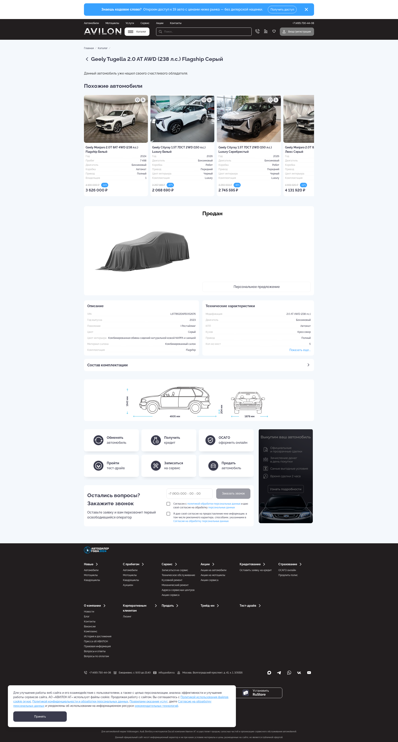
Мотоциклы (112, 23)
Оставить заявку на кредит (256, 570)
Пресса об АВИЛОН (96, 641)
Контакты (175, 23)
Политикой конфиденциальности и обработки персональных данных (80, 701)
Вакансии (90, 626)
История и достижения (97, 636)
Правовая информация (97, 646)
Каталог (103, 48)
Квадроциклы (92, 580)
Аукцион (128, 585)
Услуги (130, 23)
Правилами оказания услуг (149, 701)
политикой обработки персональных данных (213, 503)
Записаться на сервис (175, 570)
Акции (159, 23)
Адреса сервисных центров (178, 590)
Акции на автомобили (213, 570)
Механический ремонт (175, 585)
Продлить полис (288, 575)
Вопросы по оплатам (96, 656)
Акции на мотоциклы (213, 575)
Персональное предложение (257, 287)
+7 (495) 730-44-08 (100, 672)
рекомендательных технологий (156, 705)
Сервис (145, 23)
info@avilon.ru (167, 672)
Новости (89, 611)
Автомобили (91, 23)
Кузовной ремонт (172, 580)
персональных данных (221, 507)
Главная (89, 48)
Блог (87, 616)
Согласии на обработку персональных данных (201, 521)
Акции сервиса (171, 595)
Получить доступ (282, 9)
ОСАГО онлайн (287, 570)
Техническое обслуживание (178, 575)
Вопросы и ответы (95, 651)
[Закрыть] (306, 9)
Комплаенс (90, 631)
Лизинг (127, 616)
